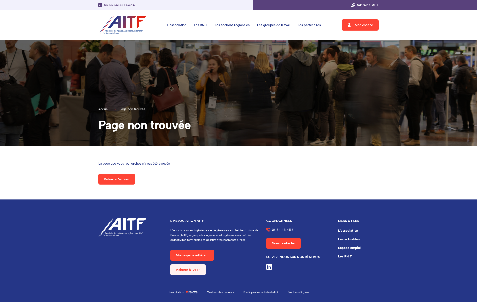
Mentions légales (298, 292)
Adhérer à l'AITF (188, 270)
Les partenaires (309, 25)
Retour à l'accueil (116, 179)
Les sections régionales (232, 25)
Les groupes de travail (273, 25)
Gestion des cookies (220, 292)
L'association (176, 25)
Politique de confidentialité (260, 292)
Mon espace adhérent (192, 255)
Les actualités (349, 239)
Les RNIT (200, 25)
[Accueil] (122, 25)
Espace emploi (349, 248)
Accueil (103, 109)
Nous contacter (283, 243)
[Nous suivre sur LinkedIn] (269, 267)
